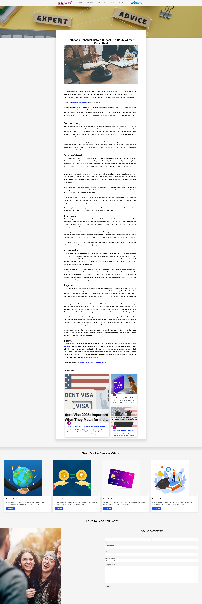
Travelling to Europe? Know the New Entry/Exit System (129, 398)
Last (153, 542)
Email (106, 552)
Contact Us (112, 2)
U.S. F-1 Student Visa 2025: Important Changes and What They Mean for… (92, 426)
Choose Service (110, 558)
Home (80, 2)
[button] (90, 2)
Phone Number (110, 545)
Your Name (108, 537)
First (106, 542)
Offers (98, 2)
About (104, 2)
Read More (10, 508)
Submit (108, 586)
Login (119, 2)
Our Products (89, 2)
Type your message (111, 565)
